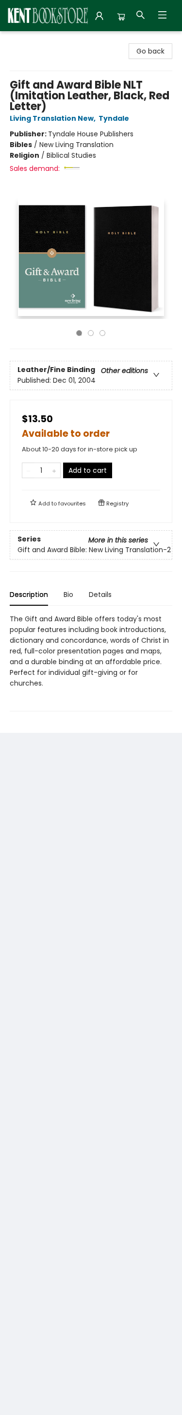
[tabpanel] (91, 662)
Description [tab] (29, 594)
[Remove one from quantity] (28, 470)
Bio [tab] (68, 594)
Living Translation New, (53, 118)
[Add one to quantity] (54, 470)
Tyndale (114, 118)
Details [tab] (100, 594)
